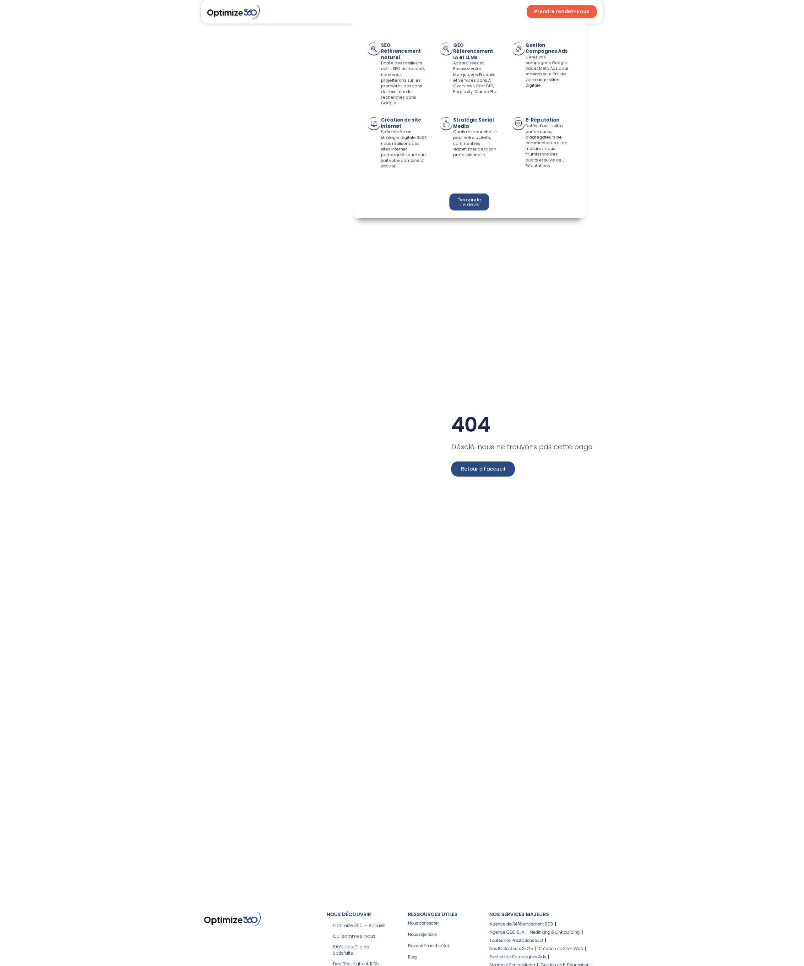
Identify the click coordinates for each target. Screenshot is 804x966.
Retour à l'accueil (483, 468)
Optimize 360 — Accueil (359, 925)
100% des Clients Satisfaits (351, 950)
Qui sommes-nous (354, 936)
